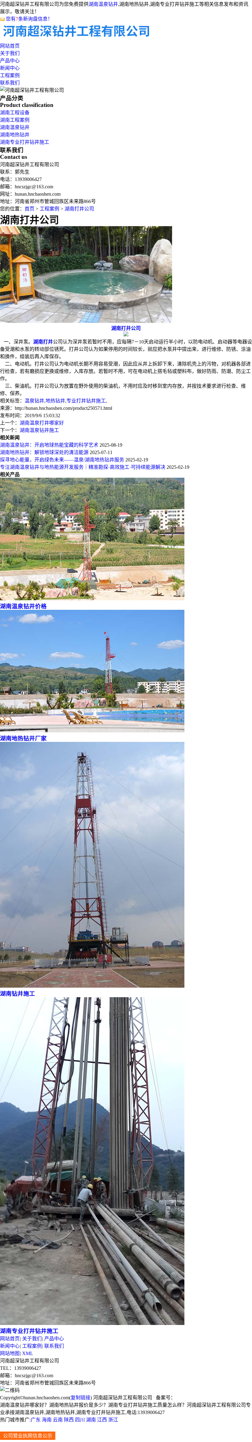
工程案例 (10, 75)
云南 (58, 1419)
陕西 (69, 1419)
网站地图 (10, 1353)
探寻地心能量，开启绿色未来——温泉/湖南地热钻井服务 (62, 459)
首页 (29, 208)
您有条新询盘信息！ (29, 19)
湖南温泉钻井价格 (23, 606)
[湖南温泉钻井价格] (92, 598)
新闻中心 (10, 68)
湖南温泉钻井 (103, 4)
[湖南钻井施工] (92, 986)
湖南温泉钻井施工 (39, 430)
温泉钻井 (34, 400)
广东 (36, 1419)
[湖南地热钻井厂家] (92, 730)
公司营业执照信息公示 (27, 1435)
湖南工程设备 (15, 112)
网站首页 (10, 46)
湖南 (91, 1419)
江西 (102, 1419)
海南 (47, 1419)
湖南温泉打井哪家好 (42, 422)
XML (27, 1353)
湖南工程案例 (15, 120)
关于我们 (10, 53)
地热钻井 (55, 400)
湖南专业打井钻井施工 (24, 142)
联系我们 (10, 82)
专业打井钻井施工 (86, 400)
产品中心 (10, 60)
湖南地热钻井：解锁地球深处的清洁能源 (44, 452)
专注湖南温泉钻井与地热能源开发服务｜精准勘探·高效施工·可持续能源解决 (82, 467)
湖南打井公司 (79, 208)
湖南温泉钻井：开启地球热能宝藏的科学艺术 (49, 445)
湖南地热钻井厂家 (23, 738)
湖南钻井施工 (17, 993)
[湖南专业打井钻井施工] (92, 1323)
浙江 (113, 1419)
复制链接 (80, 1397)
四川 (80, 1419)
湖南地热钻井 (15, 134)
